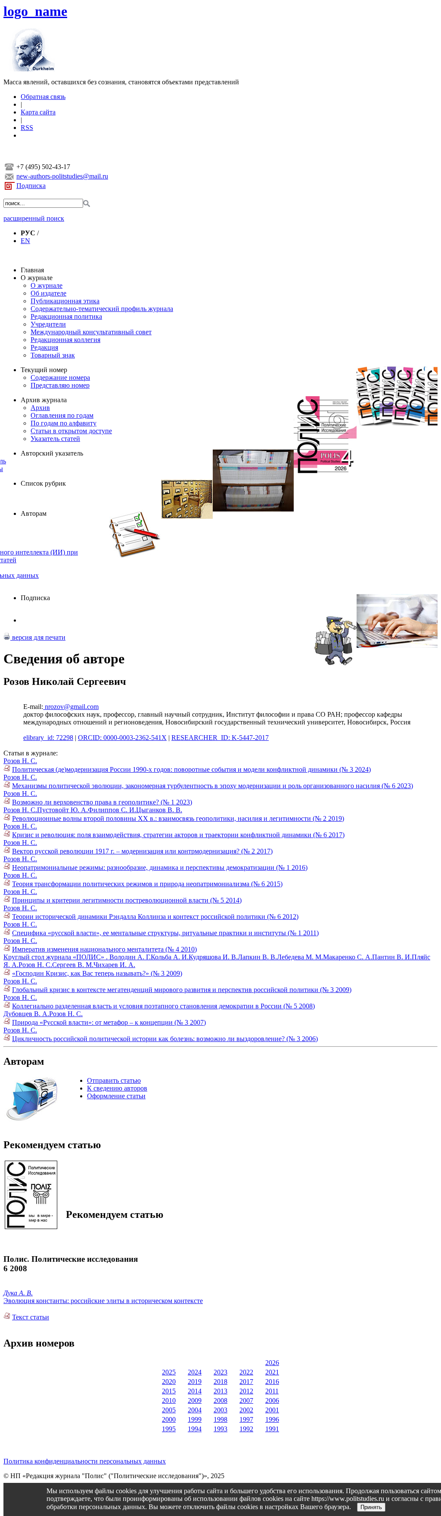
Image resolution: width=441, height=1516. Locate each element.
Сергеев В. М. (72, 964)
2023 (220, 1372)
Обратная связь (43, 96)
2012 (246, 1391)
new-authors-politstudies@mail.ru (62, 176)
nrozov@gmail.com (71, 706)
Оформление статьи (116, 1096)
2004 (195, 1410)
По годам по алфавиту (63, 423)
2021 (272, 1372)
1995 (169, 1429)
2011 (272, 1391)
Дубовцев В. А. (26, 1013)
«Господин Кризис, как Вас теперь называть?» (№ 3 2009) (97, 973)
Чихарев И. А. (114, 964)
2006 (272, 1400)
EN (25, 240)
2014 (195, 1391)
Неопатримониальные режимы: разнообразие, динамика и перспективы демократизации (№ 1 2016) (159, 867)
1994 (195, 1429)
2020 (169, 1381)
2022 (246, 1372)
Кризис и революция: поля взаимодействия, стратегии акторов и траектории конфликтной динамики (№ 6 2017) (178, 834)
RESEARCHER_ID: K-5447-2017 (220, 737)
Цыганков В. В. (159, 809)
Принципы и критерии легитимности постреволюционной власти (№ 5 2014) (127, 900)
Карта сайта (38, 112)
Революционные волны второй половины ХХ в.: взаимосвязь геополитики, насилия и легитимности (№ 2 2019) (178, 818)
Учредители (48, 324)
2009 (195, 1400)
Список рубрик (43, 483)
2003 (220, 1410)
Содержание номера (60, 377)
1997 (246, 1419)
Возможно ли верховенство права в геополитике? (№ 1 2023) (102, 802)
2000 (169, 1419)
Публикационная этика (65, 301)
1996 (272, 1419)
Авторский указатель (52, 453)
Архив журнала (44, 400)
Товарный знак (53, 355)
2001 (272, 1410)
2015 (169, 1391)
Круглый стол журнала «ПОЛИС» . (56, 957)
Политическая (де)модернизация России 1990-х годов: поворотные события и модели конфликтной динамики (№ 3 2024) (191, 769)
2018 (220, 1381)
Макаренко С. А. (347, 957)
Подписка (31, 185)
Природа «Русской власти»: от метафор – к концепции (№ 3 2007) (109, 1022)
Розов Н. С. (20, 760)
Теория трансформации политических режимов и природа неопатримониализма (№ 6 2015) (147, 883)
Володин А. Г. (130, 957)
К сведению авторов (117, 1088)
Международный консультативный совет (91, 332)
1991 (272, 1429)
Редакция (44, 347)
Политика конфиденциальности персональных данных (84, 1461)
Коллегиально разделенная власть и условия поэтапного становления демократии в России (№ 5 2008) (163, 1006)
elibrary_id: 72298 (48, 737)
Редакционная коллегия (65, 339)
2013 (220, 1391)
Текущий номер (44, 369)
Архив (40, 407)
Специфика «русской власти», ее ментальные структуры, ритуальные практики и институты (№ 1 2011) (165, 933)
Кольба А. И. (170, 957)
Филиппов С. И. (112, 809)
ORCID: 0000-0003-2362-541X (122, 737)
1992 (246, 1429)
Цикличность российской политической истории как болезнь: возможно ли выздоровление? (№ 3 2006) (165, 1038)
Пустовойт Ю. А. (62, 809)
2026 (272, 1362)
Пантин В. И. (392, 957)
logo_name (35, 11)
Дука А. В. (18, 1293)
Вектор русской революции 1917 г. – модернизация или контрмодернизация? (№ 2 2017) (142, 851)
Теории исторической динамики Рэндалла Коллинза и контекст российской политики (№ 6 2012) (155, 916)
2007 (246, 1400)
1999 (195, 1419)
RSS (27, 127)
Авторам (34, 513)
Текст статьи (30, 1317)
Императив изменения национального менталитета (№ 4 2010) (104, 949)
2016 (272, 1381)
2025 (169, 1372)
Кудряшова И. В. (213, 957)
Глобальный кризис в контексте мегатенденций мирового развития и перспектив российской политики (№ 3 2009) (181, 989)
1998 (220, 1419)
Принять (371, 1507)
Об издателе (48, 293)
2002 (246, 1410)
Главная (32, 270)
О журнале (37, 277)
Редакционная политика (66, 316)
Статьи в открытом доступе (71, 430)
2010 (169, 1400)
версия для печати (37, 637)
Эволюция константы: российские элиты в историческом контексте (103, 1300)
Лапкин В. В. (257, 957)
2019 (195, 1381)
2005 (169, 1410)
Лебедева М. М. (300, 957)
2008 (220, 1400)
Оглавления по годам (62, 415)
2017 (246, 1381)
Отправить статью (114, 1080)
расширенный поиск (33, 218)
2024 (195, 1372)
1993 (220, 1429)
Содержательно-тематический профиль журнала (102, 308)
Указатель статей (55, 438)
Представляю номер (60, 385)
